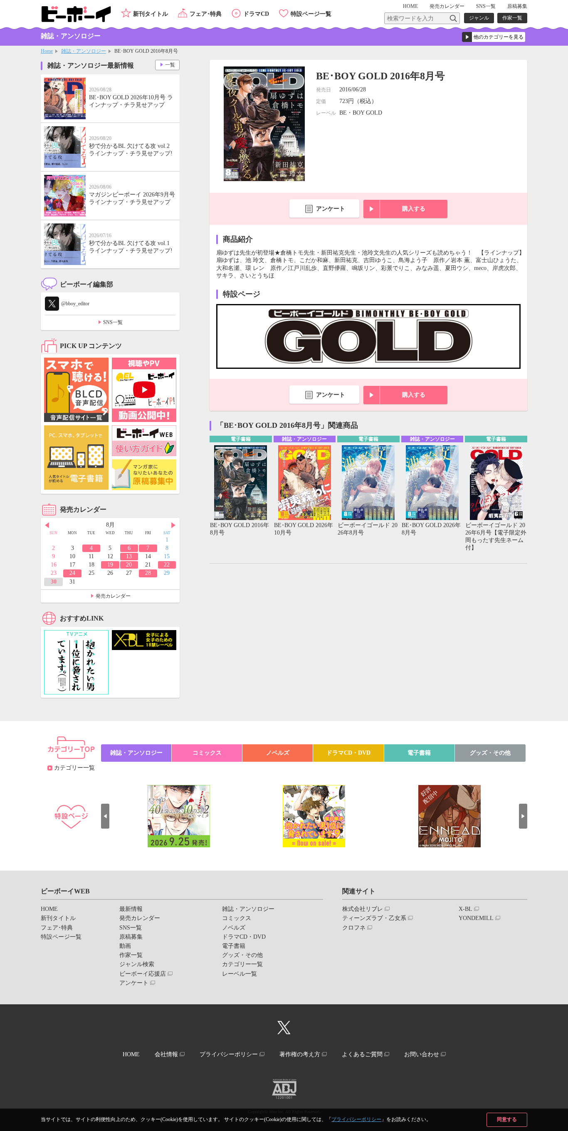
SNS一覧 (486, 6)
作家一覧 (512, 18)
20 (129, 565)
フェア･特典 (206, 14)
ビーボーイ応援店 (142, 974)
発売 (447, 6)
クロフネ (353, 928)
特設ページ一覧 (311, 14)
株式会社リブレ (362, 909)
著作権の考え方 (299, 1054)
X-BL (465, 909)
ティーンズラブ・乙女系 (374, 918)
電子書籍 (419, 753)
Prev (47, 525)
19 (110, 565)
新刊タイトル (150, 14)
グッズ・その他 (490, 753)
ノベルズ (277, 753)
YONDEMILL (476, 918)
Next (173, 525)
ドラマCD (256, 14)
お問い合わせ (421, 1054)
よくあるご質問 (362, 1054)
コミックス (207, 753)
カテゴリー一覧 (74, 768)
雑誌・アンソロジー (83, 51)
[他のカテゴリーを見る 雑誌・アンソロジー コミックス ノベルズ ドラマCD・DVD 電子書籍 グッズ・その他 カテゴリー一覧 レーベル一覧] (493, 37)
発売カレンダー (113, 596)
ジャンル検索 (136, 964)
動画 (125, 946)
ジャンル (479, 18)
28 (148, 573)
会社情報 (166, 1054)
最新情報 (131, 909)
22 (167, 565)
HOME (410, 6)
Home (47, 51)
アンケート (330, 209)
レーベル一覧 (239, 974)
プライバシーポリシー (356, 1119)
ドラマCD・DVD (348, 753)
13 (129, 556)
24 (72, 573)
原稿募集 (517, 6)
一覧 (170, 65)
